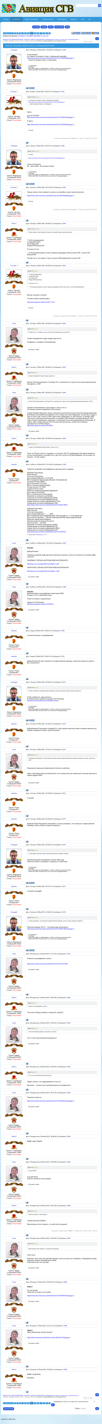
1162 (64, 323)
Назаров (21, 36)
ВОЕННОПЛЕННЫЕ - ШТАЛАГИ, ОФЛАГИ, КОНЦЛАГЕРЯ (28, 39)
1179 (68, 954)
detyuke (14, 464)
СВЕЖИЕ (44, 27)
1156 (64, 50)
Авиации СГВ (7, 39)
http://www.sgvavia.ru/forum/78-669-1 (40, 425)
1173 (64, 749)
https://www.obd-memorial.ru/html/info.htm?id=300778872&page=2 (50, 929)
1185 (68, 1162)
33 (28, 33)
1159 (64, 187)
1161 (64, 265)
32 (25, 33)
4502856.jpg (39, 534)
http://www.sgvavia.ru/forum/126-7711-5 (41, 302)
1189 (65, 1325)
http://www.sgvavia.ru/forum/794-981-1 (40, 604)
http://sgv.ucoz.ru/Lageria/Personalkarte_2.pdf (43, 571)
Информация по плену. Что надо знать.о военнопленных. (62, 39)
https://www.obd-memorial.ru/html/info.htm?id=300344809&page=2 (50, 196)
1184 (68, 1136)
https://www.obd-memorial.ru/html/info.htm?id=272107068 (47, 964)
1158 (62, 146)
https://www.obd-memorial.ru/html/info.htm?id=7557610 (46, 532)
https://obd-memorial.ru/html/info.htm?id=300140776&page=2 (48, 1337)
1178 (64, 912)
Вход (67, 27)
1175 (64, 819)
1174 (64, 793)
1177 (64, 886)
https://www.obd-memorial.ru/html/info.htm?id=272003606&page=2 (50, 58)
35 (35, 33)
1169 (62, 630)
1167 (64, 543)
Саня (14, 323)
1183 (68, 1092)
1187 (68, 1238)
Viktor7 (14, 223)
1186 (68, 1205)
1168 (64, 587)
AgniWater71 (38, 36)
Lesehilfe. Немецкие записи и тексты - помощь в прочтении (19, 41)
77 (46, 33)
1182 (68, 1066)
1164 (64, 392)
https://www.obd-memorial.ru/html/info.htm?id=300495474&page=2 (50, 1296)
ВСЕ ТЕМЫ (36, 27)
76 (43, 33)
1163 (64, 367)
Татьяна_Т (14, 91)
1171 (64, 682)
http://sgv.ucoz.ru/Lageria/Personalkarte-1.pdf (43, 564)
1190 (65, 1369)
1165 (64, 438)
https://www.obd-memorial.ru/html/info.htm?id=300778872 (47, 505)
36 (38, 33)
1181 (68, 1023)
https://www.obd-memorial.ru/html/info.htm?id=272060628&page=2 (50, 124)
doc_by (46, 36)
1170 (62, 656)
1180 (68, 997)
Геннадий (29, 36)
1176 (64, 844)
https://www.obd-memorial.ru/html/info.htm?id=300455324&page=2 (50, 1101)
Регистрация (59, 27)
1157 (62, 91)
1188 (65, 1282)
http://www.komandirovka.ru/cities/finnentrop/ (42, 701)
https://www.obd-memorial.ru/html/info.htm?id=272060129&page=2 (50, 117)
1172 (64, 724)
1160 (64, 223)
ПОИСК (51, 27)
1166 (64, 464)
